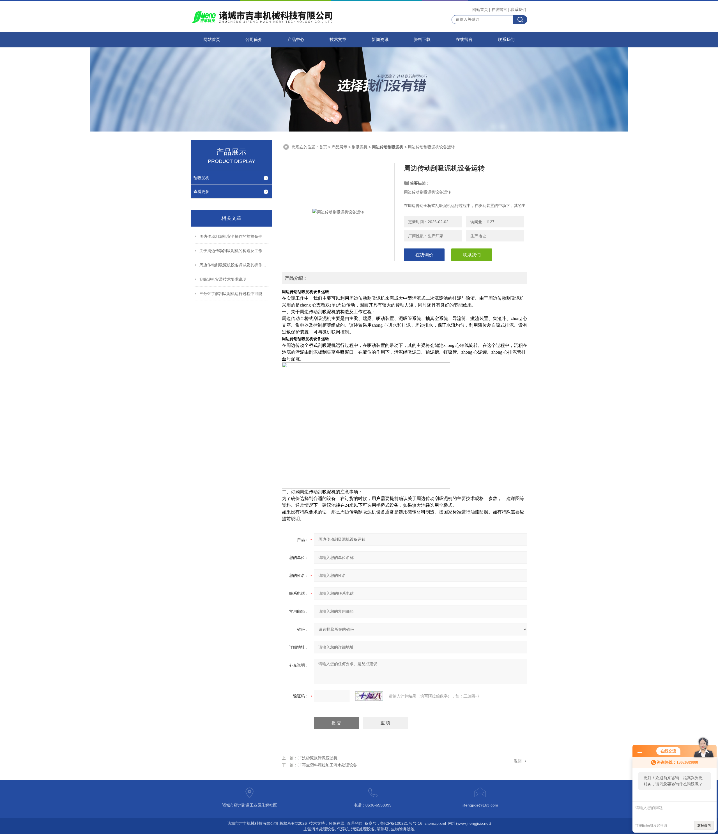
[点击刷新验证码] (369, 696)
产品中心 (295, 39)
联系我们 (518, 9)
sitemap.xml (435, 823)
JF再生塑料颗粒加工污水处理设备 (327, 765)
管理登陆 (354, 823)
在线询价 (424, 254)
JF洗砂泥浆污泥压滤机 (317, 758)
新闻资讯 (380, 39)
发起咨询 (704, 825)
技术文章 (338, 39)
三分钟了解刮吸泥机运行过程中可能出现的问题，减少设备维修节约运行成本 (234, 293)
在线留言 (499, 9)
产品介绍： (296, 278)
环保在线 (336, 823)
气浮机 (343, 829)
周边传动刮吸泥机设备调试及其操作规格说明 (234, 265)
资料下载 (422, 39)
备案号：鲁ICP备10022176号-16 (393, 823)
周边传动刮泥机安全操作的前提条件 (230, 236)
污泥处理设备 (363, 829)
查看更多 (201, 191)
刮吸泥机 (201, 178)
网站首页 (480, 9)
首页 (323, 147)
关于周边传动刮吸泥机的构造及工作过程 (234, 250)
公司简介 (253, 39)
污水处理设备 (323, 829)
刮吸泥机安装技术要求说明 (223, 279)
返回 (518, 761)
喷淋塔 (383, 829)
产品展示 (339, 147)
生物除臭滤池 (403, 829)
